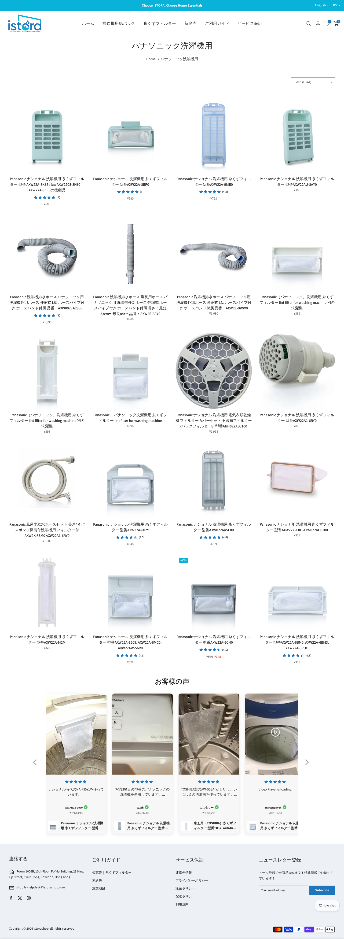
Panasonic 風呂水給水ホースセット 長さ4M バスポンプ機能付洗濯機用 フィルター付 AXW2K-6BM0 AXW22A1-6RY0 (47, 530)
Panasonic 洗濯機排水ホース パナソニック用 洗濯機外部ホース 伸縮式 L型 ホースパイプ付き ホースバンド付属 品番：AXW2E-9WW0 (213, 302)
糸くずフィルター (159, 23)
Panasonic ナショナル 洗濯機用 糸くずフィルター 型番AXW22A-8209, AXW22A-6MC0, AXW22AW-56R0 (130, 642)
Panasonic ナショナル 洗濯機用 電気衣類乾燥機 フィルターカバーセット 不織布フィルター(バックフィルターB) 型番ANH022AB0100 (214, 420)
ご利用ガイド (217, 23)
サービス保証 (250, 23)
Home (151, 59)
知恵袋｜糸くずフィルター (112, 872)
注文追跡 (98, 888)
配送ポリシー (185, 896)
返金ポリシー (185, 888)
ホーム (88, 23)
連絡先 (97, 880)
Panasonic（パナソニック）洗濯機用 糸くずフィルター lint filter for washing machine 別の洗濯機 (297, 302)
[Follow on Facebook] (11, 898)
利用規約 (182, 904)
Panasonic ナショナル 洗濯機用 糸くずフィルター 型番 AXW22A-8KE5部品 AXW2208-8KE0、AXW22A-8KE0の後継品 (47, 184)
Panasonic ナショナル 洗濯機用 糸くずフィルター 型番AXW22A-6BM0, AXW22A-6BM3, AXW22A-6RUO (297, 642)
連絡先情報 (184, 872)
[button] (37, 765)
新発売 (190, 23)
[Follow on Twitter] (20, 898)
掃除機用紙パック (118, 23)
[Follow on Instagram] (29, 898)
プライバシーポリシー (192, 880)
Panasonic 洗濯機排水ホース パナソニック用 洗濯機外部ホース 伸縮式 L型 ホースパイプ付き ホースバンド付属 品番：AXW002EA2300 (46, 302)
